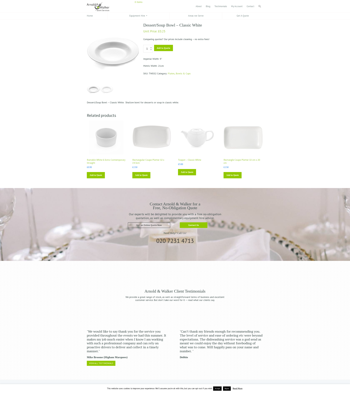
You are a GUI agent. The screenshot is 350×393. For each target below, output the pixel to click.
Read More (237, 388)
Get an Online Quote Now (149, 225)
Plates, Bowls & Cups (179, 73)
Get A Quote (243, 15)
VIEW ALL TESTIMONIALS (101, 363)
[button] (259, 6)
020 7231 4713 (175, 240)
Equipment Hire (137, 15)
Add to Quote (163, 48)
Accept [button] (217, 388)
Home (90, 15)
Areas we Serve (196, 15)
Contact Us (193, 225)
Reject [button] (227, 388)
